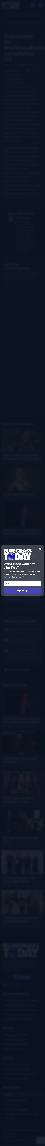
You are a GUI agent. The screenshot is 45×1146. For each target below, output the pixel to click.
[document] (22, 573)
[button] (39, 549)
